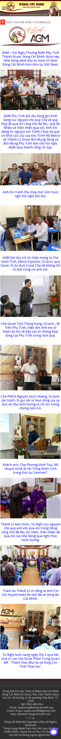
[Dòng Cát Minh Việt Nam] (30, 8)
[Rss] (27, 718)
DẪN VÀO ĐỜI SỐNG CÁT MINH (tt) (28, 22)
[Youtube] (33, 718)
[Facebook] (30, 718)
